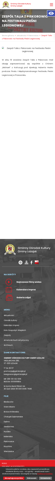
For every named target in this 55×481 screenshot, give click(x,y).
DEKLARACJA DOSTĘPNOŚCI (13, 466)
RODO (4, 463)
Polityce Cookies (45, 473)
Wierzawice (9, 451)
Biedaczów (8, 402)
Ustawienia (45, 478)
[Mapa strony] (26, 262)
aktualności (21, 35)
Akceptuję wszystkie (14, 478)
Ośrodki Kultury (10, 320)
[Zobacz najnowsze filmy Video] (9, 282)
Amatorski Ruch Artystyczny (16, 340)
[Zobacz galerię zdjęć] (8, 297)
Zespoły (7, 335)
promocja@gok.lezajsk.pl (15, 371)
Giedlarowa (9, 426)
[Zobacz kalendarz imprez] (9, 289)
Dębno (7, 421)
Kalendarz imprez (11, 325)
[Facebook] (31, 262)
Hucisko (7, 431)
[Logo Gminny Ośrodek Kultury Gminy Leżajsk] (16, 5)
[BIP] (36, 262)
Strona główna (8, 35)
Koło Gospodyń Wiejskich (15, 330)
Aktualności (9, 315)
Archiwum (8, 345)
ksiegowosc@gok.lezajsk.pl (15, 374)
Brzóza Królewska (11, 411)
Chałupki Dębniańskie (13, 416)
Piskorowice (33, 35)
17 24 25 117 (9, 368)
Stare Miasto (9, 406)
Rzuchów (8, 446)
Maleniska (8, 436)
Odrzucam (31, 478)
